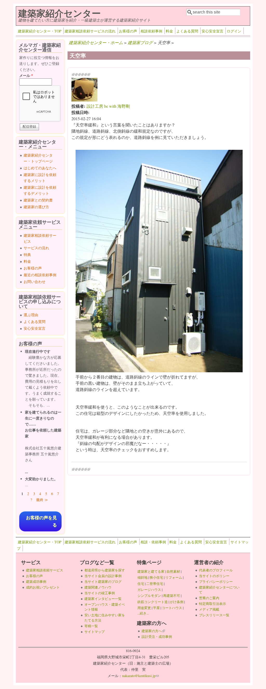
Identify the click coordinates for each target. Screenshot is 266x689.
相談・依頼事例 (153, 541)
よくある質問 (187, 31)
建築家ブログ (140, 42)
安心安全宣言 (212, 31)
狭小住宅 (156, 577)
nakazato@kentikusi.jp (140, 675)
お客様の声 (128, 31)
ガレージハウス (149, 589)
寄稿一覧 (91, 626)
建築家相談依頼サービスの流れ (90, 31)
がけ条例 (176, 601)
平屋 (156, 607)
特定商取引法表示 (212, 603)
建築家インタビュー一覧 (103, 598)
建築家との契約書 (38, 200)
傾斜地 (142, 577)
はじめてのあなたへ (40, 167)
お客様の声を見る (41, 521)
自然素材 (173, 571)
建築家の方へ (153, 631)
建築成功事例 (36, 581)
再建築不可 (171, 595)
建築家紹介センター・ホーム (96, 42)
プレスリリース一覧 (214, 615)
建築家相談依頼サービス (44, 570)
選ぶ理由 (31, 314)
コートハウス (172, 607)
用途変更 (144, 607)
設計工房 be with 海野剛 (108, 106)
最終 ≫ (42, 499)
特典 (27, 254)
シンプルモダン (149, 595)
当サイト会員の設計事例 (103, 575)
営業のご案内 (209, 598)
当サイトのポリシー (214, 575)
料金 (169, 31)
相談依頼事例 (151, 31)
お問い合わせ (34, 281)
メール (26, 75)
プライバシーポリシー (216, 581)
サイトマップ (94, 631)
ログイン (234, 31)
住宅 (140, 583)
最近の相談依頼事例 (40, 274)
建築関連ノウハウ (97, 587)
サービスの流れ (36, 247)
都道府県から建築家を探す (104, 570)
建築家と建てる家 (150, 571)
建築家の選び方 (36, 206)
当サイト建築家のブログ (103, 581)
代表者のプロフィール (216, 570)
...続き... (143, 613)
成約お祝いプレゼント (43, 587)
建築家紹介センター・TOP (39, 31)
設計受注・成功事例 (157, 636)
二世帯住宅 (154, 583)
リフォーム (173, 577)
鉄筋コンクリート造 (152, 601)
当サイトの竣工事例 (99, 593)
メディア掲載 (209, 609)
